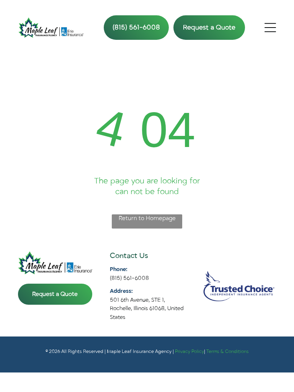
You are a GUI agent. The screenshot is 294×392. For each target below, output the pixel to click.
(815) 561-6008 (129, 278)
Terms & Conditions (227, 351)
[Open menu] (270, 27)
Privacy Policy (189, 351)
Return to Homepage (147, 218)
